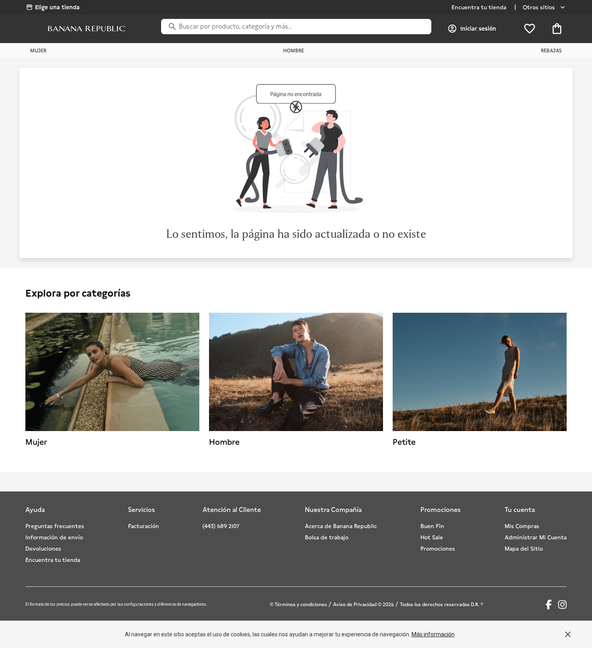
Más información (433, 634)
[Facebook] (549, 604)
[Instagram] (562, 604)
